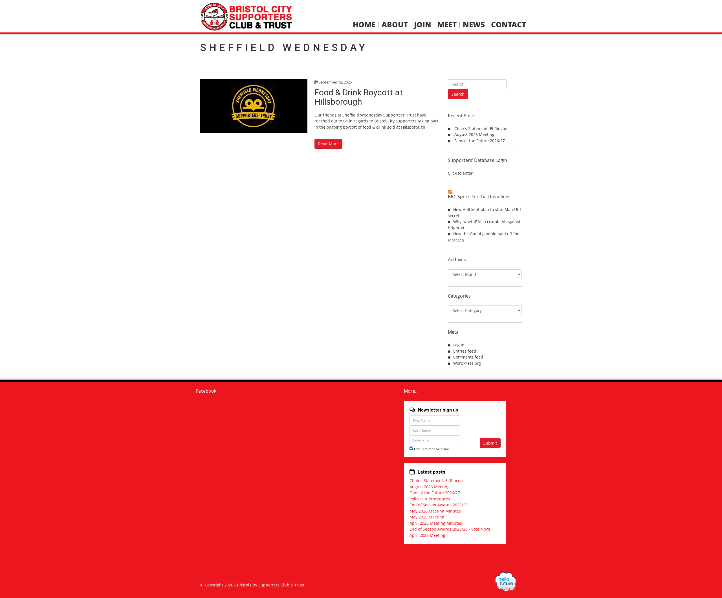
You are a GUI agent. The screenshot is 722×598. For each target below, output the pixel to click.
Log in (459, 345)
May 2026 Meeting (427, 517)
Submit (490, 443)
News (474, 25)
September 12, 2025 (335, 82)
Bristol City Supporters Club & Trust (270, 585)
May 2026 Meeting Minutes (435, 511)
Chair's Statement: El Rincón (436, 480)
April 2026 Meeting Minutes (436, 523)
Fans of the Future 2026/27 (479, 140)
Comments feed (468, 357)
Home (364, 25)
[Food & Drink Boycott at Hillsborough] (253, 106)
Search (458, 94)
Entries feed (464, 351)
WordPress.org (467, 363)
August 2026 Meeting (474, 134)
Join (422, 25)
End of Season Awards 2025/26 (439, 504)
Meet (447, 25)
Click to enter (460, 173)
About (395, 25)
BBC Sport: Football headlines (479, 197)
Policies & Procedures (430, 499)
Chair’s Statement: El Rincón (480, 128)
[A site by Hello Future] (505, 581)
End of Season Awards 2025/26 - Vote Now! (450, 529)
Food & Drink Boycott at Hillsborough (358, 97)
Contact (508, 25)
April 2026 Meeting (427, 535)
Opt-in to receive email (431, 449)
